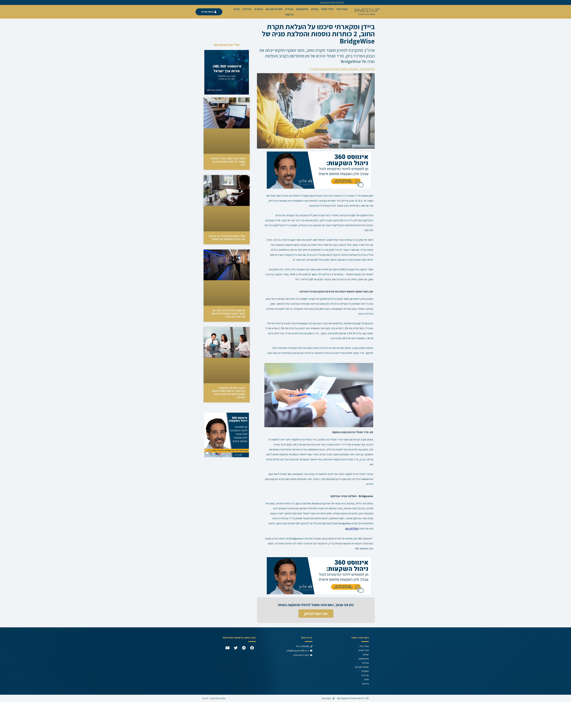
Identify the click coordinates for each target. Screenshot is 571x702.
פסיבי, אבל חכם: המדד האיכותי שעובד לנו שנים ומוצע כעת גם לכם (228, 161)
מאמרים (258, 9)
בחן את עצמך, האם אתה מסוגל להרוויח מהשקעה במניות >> (342, 69)
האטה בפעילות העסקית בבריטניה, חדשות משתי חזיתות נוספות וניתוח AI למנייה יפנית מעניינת (228, 392)
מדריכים (247, 9)
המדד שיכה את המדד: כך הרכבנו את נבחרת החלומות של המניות (227, 237)
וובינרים (289, 9)
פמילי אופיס (327, 9)
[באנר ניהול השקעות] (319, 170)
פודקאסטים (302, 9)
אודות (237, 9)
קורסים (314, 9)
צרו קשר (289, 14)
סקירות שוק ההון (274, 9)
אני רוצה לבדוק (315, 613)
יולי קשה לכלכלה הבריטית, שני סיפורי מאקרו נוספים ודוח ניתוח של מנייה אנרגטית (228, 313)
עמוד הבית (342, 9)
